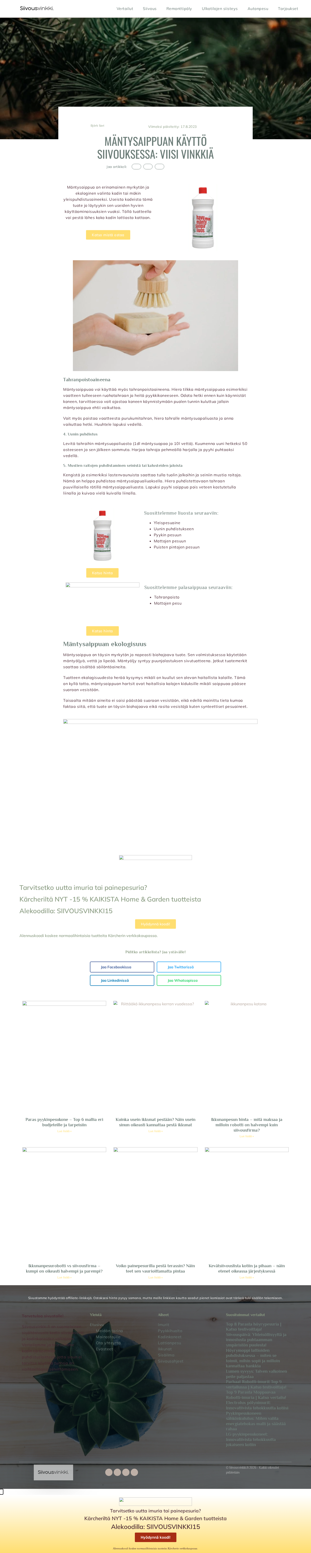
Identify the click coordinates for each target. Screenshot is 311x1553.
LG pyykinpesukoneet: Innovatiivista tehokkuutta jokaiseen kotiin (251, 1439)
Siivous (150, 8)
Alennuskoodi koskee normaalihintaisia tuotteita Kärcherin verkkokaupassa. (88, 935)
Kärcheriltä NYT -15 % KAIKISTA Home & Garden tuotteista (110, 899)
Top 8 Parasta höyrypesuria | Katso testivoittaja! (253, 1327)
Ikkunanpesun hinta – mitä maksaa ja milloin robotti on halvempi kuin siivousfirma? (246, 1124)
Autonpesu (258, 8)
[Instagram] (126, 1472)
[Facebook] (108, 1472)
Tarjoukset (288, 8)
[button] (136, 166)
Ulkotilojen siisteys (220, 8)
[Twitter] (117, 1472)
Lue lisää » (64, 1131)
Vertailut (125, 8)
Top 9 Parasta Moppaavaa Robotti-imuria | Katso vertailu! (256, 1395)
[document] (155, 1521)
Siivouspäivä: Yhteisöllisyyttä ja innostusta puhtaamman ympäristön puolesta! (256, 1339)
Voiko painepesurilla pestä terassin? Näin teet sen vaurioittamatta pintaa (155, 1268)
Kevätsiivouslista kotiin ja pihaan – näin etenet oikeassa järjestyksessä (247, 1268)
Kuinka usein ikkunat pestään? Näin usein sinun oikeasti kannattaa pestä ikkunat (155, 1122)
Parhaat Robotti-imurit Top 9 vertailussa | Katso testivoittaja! (256, 1384)
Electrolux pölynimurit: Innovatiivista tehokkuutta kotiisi (257, 1405)
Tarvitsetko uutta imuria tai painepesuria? (83, 887)
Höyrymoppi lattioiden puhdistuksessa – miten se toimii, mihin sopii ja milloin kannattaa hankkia (253, 1358)
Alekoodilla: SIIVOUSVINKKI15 (65, 911)
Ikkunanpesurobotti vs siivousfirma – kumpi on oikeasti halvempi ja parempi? (64, 1268)
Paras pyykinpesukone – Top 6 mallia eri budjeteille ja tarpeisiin (64, 1122)
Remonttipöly (179, 8)
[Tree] (134, 1472)
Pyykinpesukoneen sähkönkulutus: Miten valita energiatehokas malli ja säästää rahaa (256, 1421)
